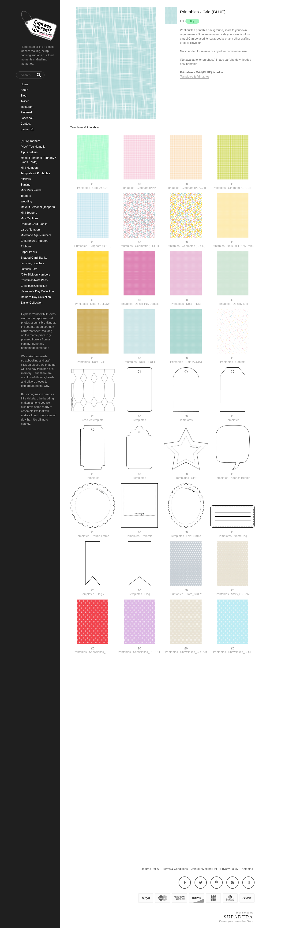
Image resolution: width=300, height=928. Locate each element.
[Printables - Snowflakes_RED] (93, 622)
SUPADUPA (238, 917)
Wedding (26, 201)
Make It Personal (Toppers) (38, 207)
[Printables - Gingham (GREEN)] (232, 157)
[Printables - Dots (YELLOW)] (93, 273)
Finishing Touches (32, 263)
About (24, 90)
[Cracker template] (93, 390)
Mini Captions (29, 218)
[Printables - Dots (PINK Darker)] (139, 273)
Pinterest (26, 112)
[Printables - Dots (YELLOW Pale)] (232, 216)
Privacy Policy (229, 869)
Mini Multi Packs (31, 190)
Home (24, 84)
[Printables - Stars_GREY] (186, 564)
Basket (25, 129)
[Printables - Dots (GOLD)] (93, 331)
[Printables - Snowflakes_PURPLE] (139, 622)
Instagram (27, 106)
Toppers (26, 196)
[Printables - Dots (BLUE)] (139, 331)
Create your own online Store (236, 921)
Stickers (26, 179)
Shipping (247, 869)
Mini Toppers (29, 212)
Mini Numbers (29, 167)
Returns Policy (150, 869)
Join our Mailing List (204, 869)
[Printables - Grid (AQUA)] (93, 157)
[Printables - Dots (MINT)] (232, 273)
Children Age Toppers (34, 240)
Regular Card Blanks (34, 224)
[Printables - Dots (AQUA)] (186, 331)
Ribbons (26, 246)
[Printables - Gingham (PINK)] (139, 157)
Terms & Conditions (175, 869)
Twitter (25, 101)
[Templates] (139, 390)
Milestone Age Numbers (36, 235)
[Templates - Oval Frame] (186, 506)
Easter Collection (31, 302)
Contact (25, 123)
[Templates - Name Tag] (232, 517)
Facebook (27, 118)
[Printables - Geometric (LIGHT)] (139, 216)
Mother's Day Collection (36, 297)
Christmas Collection (34, 285)
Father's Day (29, 269)
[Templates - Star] (186, 449)
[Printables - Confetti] (232, 331)
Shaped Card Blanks (34, 257)
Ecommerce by (244, 912)
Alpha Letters (29, 152)
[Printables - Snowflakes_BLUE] (232, 622)
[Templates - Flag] (139, 564)
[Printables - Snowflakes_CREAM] (186, 622)
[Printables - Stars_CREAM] (232, 564)
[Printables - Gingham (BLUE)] (93, 216)
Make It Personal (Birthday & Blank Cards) (39, 160)
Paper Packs (29, 252)
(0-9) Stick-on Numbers (35, 274)
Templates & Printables (35, 173)
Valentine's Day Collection (37, 291)
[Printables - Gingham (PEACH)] (186, 157)
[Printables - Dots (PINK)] (186, 273)
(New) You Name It (33, 146)
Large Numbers (31, 229)
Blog (23, 95)
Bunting (25, 184)
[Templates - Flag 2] (93, 564)
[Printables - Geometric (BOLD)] (186, 216)
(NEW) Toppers (30, 141)
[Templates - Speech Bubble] (232, 447)
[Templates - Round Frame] (93, 506)
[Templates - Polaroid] (139, 506)
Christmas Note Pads (34, 280)
